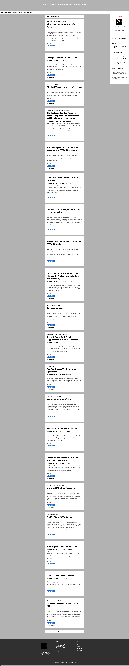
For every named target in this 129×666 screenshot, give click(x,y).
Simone (69, 662)
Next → (59, 631)
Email (119, 31)
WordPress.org (79, 650)
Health (52, 21)
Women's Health (67, 110)
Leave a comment (67, 29)
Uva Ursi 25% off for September (61, 488)
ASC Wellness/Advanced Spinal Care (64, 4)
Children (48, 600)
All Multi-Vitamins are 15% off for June (64, 87)
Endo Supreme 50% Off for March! (62, 547)
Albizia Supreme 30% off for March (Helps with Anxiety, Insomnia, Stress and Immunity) (63, 276)
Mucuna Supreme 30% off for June (62, 429)
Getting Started (14, 12)
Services (5, 12)
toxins (53, 305)
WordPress (62, 662)
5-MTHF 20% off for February (60, 576)
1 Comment (68, 463)
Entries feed (79, 646)
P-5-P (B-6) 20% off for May (119, 56)
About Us (9, 12)
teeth (59, 55)
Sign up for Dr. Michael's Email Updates (119, 38)
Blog (31, 12)
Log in (78, 644)
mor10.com (74, 662)
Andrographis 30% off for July (60, 399)
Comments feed (79, 648)
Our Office (20, 12)
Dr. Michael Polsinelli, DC (54, 29)
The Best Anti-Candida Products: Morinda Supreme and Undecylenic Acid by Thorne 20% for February (63, 115)
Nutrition (55, 21)
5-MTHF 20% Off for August (59, 517)
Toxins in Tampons (55, 308)
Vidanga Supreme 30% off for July (62, 58)
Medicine (54, 600)
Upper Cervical (52, 366)
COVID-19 (49, 21)
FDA (47, 305)
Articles (24, 12)
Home (2, 12)
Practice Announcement (61, 21)
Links (28, 12)
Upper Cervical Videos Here (117, 36)
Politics (58, 600)
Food (48, 110)
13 (56, 631)
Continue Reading (51, 48)
